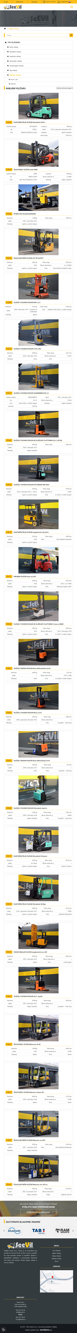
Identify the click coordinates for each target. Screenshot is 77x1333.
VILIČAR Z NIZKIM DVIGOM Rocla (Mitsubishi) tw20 (32, 761)
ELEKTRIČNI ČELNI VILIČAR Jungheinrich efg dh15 (31, 532)
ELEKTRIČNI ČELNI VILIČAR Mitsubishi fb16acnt (30, 856)
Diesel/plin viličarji (16, 61)
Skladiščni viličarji (15, 52)
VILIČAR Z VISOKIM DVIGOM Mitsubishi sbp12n (30, 808)
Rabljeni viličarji (15, 75)
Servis (56, 1261)
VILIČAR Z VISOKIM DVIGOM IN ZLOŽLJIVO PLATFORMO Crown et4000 (38, 624)
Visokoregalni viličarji (16, 66)
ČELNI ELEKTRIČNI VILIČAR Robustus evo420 (29, 1140)
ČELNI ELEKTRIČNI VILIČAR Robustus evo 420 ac (31, 1184)
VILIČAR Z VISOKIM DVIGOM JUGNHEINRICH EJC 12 (31, 393)
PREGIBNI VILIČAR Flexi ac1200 (25, 576)
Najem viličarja (56, 1253)
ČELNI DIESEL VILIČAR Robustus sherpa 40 (29, 1092)
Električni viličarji (15, 56)
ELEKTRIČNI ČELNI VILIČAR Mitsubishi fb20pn (30, 904)
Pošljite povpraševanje (38, 1212)
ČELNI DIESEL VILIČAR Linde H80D (26, 170)
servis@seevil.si (20, 1319)
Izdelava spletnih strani (32, 1330)
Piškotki (54, 1327)
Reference (19, 2)
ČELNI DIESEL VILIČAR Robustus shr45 (27, 1044)
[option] (14, 1231)
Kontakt (34, 2)
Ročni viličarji (14, 47)
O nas (6, 2)
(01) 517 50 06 (51, 2)
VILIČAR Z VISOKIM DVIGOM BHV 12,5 (27, 302)
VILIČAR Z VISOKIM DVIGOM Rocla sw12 (28, 713)
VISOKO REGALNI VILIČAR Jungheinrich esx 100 (30, 952)
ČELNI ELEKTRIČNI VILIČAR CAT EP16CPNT (29, 258)
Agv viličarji (13, 70)
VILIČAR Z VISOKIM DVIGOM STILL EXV (27, 349)
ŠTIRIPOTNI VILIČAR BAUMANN (25, 214)
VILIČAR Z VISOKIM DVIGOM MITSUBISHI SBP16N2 (31, 485)
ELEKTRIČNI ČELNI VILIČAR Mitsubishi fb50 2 (29, 122)
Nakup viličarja (56, 1256)
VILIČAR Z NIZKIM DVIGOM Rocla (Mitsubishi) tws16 (32, 668)
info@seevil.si (65, 2)
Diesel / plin (14, 79)
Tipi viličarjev (14, 42)
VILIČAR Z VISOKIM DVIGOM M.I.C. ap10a (28, 996)
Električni (13, 84)
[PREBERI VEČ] (38, 106)
